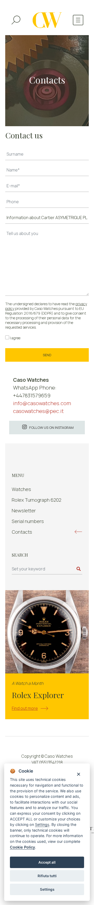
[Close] (78, 773)
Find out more (25, 708)
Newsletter (24, 510)
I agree (15, 338)
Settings (47, 889)
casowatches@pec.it (38, 411)
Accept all (47, 862)
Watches (21, 489)
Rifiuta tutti (47, 876)
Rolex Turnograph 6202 (36, 500)
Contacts (22, 532)
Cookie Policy (22, 847)
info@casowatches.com (42, 403)
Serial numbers (28, 521)
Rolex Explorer (38, 695)
